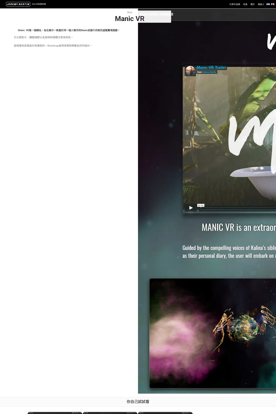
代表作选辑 (234, 4)
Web (129, 12)
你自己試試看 (138, 401)
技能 (245, 4)
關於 (253, 4)
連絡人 (261, 4)
